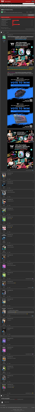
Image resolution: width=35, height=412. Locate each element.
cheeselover (27, 170)
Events (8, 5)
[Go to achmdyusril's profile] (4, 257)
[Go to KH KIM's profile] (4, 275)
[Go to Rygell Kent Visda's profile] (4, 193)
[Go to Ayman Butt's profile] (4, 387)
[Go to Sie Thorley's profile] (4, 228)
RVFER (4, 366)
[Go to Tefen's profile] (4, 266)
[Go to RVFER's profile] (4, 368)
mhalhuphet (4, 199)
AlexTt (29, 170)
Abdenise (3, 290)
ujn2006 (4, 356)
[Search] (33, 3)
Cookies (21, 409)
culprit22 (3, 338)
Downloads (4, 5)
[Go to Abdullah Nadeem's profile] (4, 350)
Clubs (11, 3)
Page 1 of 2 (8, 32)
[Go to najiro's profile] (4, 248)
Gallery (10, 5)
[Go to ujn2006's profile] (4, 359)
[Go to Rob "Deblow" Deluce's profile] (4, 311)
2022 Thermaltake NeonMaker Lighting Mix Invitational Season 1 (15, 12)
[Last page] (5, 32)
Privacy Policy (14, 409)
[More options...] (33, 173)
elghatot (4, 318)
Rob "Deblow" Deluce (30, 287)
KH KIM (4, 272)
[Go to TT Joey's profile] (2, 12)
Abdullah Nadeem (4, 347)
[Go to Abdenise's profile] (4, 292)
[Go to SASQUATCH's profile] (4, 219)
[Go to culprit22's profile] (4, 340)
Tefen (4, 263)
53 (4, 214)
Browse (2, 3)
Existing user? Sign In (28, 1)
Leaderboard (22, 5)
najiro (4, 245)
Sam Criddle (4, 281)
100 (4, 251)
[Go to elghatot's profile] (4, 321)
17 (4, 324)
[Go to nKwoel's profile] (4, 184)
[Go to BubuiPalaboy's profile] (4, 175)
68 (4, 241)
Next (3, 32)
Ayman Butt (4, 384)
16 (4, 278)
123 (4, 372)
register (6, 28)
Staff (15, 5)
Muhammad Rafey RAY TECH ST (29, 278)
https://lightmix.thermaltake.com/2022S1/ (23, 72)
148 (4, 315)
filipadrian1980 (4, 208)
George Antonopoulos (4, 235)
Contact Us (18, 409)
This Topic (31, 3)
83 (4, 205)
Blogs (13, 5)
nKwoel (31, 170)
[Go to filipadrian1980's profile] (4, 210)
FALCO (4, 375)
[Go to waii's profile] (4, 330)
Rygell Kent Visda (4, 190)
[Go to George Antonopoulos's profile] (4, 237)
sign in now (16, 399)
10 (4, 390)
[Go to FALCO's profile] (4, 378)
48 (4, 296)
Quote (9, 170)
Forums (1, 5)
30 (4, 196)
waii (4, 328)
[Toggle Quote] (8, 310)
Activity (5, 3)
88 (4, 362)
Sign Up (33, 1)
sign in (3, 28)
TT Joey (5, 11)
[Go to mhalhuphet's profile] (4, 201)
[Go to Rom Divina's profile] (4, 301)
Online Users (18, 5)
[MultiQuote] (7, 170)
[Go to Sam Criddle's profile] (4, 283)
